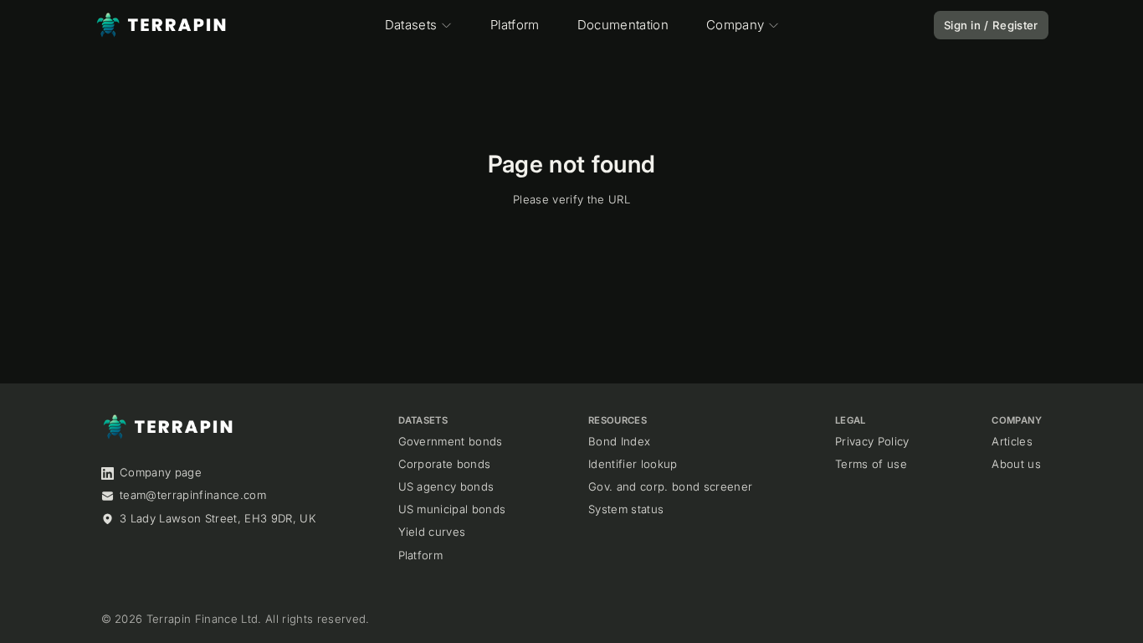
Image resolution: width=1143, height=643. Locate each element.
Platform (515, 25)
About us (1016, 464)
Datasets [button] (411, 25)
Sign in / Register (991, 25)
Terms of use (871, 464)
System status (626, 509)
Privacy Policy (872, 441)
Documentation (623, 25)
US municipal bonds (452, 509)
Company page (161, 472)
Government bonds (450, 441)
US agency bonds (446, 486)
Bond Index (619, 441)
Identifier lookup (633, 464)
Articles (1012, 441)
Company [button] (735, 25)
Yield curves (432, 531)
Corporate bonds (444, 464)
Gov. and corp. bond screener (670, 486)
